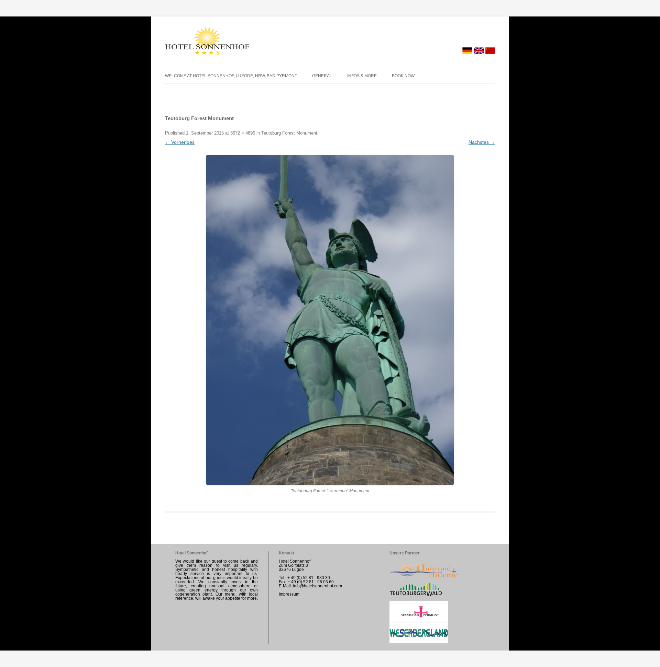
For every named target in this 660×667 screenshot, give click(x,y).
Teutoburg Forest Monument (289, 133)
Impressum (289, 594)
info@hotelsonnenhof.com (317, 586)
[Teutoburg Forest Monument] (330, 320)
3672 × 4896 (242, 133)
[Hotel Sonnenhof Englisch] (207, 42)
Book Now (403, 75)
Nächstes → (482, 142)
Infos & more (362, 75)
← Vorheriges (180, 142)
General (322, 75)
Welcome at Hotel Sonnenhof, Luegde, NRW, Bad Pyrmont (231, 75)
